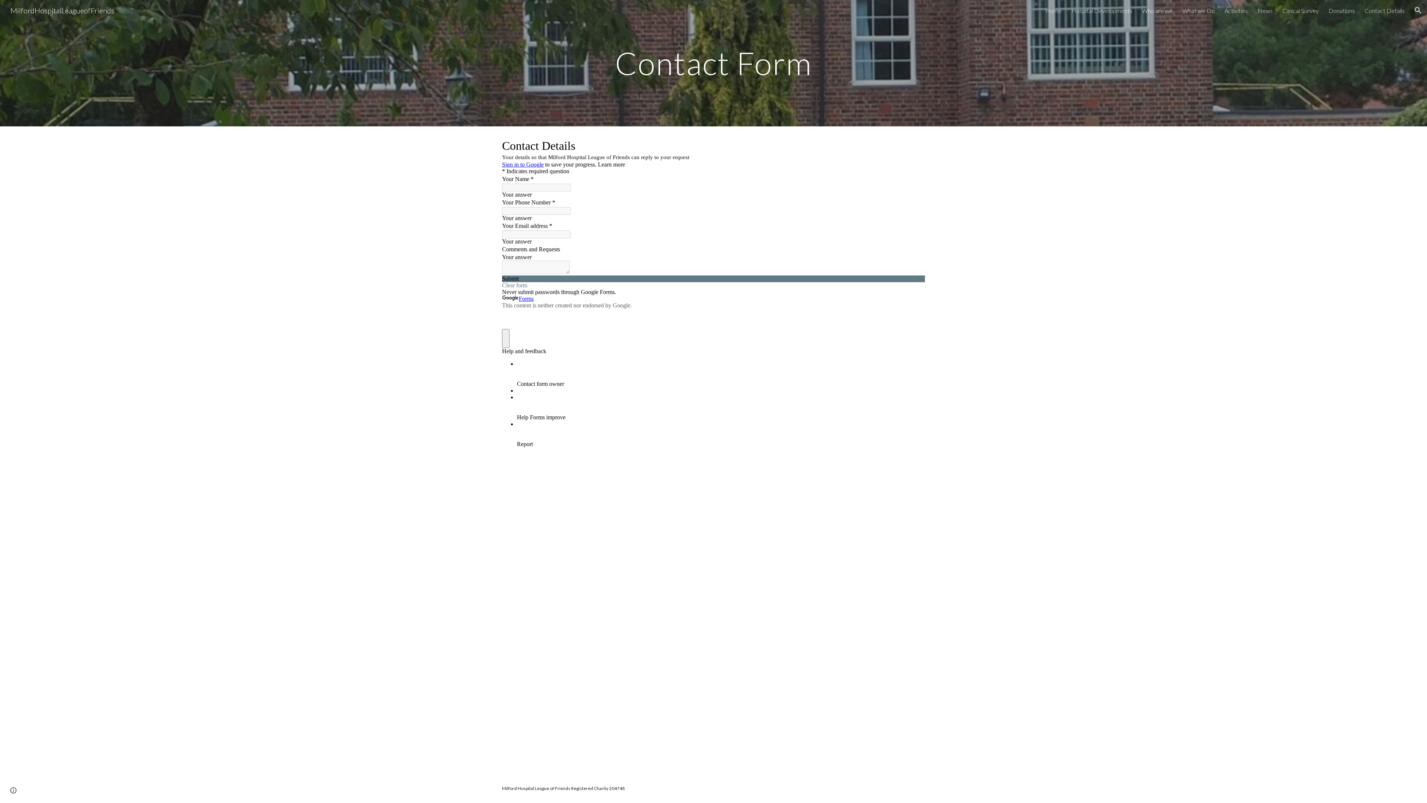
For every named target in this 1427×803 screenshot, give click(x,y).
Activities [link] (1236, 10)
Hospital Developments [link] (1101, 10)
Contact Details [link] (1385, 10)
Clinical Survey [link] (1300, 10)
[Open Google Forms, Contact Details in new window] (913, 145)
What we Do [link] (1198, 10)
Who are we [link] (1157, 10)
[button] (1418, 10)
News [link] (1265, 10)
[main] (713, 63)
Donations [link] (1342, 10)
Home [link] (1053, 10)
